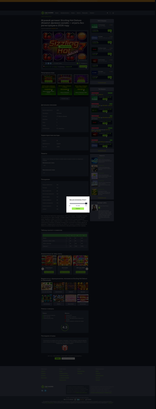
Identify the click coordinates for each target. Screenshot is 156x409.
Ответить (78, 208)
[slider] (86, 203)
